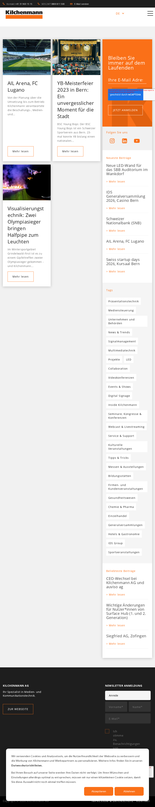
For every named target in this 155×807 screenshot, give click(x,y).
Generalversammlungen (125, 525)
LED (128, 359)
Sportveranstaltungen (124, 552)
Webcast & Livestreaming (126, 427)
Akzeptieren (98, 791)
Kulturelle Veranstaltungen (120, 446)
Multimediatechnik (121, 350)
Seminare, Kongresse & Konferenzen (125, 415)
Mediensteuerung (121, 310)
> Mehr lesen (115, 181)
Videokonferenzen (121, 377)
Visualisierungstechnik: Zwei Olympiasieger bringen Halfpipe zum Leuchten (26, 225)
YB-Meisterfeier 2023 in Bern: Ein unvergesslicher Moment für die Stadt (75, 100)
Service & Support (121, 436)
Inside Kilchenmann (122, 405)
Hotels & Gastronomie (124, 534)
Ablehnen (129, 791)
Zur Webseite (18, 709)
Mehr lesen (20, 151)
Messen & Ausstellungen (126, 467)
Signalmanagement (122, 341)
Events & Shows (119, 386)
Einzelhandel (117, 516)
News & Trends (119, 332)
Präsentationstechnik (123, 301)
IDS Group (115, 543)
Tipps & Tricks (118, 458)
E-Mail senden (80, 3)
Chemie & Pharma (121, 507)
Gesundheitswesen (122, 498)
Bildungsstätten (119, 476)
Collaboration (118, 368)
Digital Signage (119, 396)
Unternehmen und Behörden (121, 321)
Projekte (114, 359)
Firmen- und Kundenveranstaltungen (125, 487)
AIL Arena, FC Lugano (23, 86)
